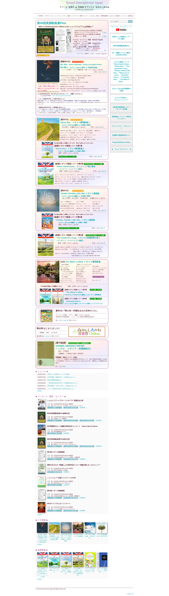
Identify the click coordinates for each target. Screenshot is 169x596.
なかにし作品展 (114, 16)
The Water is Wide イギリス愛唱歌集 (83, 262)
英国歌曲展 (104, 16)
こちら (99, 280)
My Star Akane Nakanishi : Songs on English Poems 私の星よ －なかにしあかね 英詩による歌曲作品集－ (42, 538)
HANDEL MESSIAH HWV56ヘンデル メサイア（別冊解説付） (74, 347)
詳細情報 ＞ (83, 407)
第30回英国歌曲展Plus (51, 23)
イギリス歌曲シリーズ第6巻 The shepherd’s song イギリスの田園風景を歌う (78, 572)
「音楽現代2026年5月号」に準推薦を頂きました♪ (62, 383)
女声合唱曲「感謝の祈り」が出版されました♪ (61, 377)
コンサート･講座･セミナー (80, 16)
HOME (41, 16)
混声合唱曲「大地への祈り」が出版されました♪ (62, 386)
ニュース (58, 16)
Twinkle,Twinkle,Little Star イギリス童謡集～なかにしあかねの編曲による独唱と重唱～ (66, 538)
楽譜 (68, 16)
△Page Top (129, 594)
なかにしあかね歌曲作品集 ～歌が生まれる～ (90, 536)
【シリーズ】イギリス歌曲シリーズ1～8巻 (54, 570)
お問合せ (130, 16)
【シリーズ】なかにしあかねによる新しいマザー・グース (90, 570)
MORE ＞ (40, 391)
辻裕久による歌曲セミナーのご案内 (58, 374)
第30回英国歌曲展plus (54, 380)
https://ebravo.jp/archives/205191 (61, 95)
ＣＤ (64, 16)
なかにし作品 (95, 16)
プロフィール (49, 16)
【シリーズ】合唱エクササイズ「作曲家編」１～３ (102, 570)
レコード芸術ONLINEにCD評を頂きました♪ (60, 388)
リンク (123, 16)
